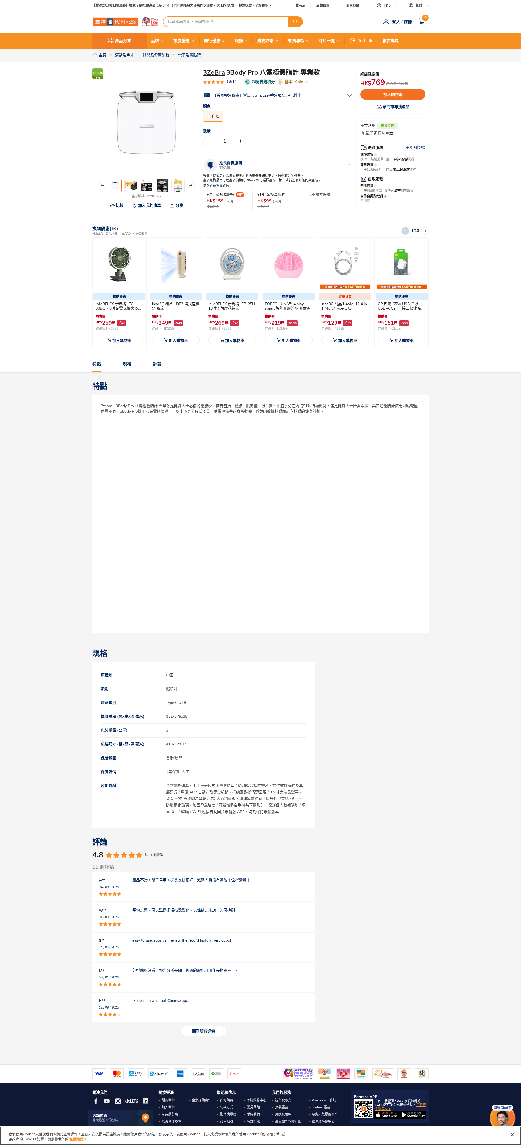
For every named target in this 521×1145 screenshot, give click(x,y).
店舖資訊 (253, 1121)
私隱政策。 (78, 1139)
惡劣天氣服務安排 (325, 1114)
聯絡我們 (253, 1114)
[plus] (240, 141)
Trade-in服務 (321, 1107)
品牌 (155, 40)
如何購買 (226, 1100)
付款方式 (226, 1107)
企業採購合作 (201, 1100)
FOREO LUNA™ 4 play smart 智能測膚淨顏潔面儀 (287, 306)
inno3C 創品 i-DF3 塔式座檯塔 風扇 (175, 306)
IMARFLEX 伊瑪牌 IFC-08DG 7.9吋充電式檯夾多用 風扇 (119, 308)
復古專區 (391, 40)
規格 (127, 364)
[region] (260, 1135)
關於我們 (168, 1100)
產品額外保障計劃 (288, 1121)
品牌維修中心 (256, 1100)
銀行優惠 (212, 40)
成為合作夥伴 (171, 1121)
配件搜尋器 (228, 1114)
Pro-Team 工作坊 (324, 1100)
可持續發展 (170, 1114)
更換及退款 (283, 1114)
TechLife (365, 40)
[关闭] (512, 1135)
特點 (96, 364)
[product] (119, 264)
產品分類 (123, 40)
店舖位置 (322, 6)
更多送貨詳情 (415, 148)
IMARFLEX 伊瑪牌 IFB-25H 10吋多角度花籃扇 (231, 306)
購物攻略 (265, 40)
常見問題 (253, 1107)
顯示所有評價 (203, 1031)
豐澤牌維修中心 (323, 1121)
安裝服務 (281, 1107)
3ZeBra (214, 72)
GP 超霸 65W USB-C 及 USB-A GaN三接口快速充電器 (401, 308)
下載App (298, 5)
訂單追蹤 (352, 5)
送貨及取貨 (283, 1100)
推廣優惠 (181, 40)
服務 (239, 40)
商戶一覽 (327, 40)
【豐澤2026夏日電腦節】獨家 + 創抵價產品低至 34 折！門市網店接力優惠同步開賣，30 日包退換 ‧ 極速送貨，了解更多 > (181, 6)
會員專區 (296, 40)
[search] (295, 21)
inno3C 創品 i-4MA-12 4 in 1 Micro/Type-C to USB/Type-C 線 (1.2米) (344, 308)
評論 (157, 364)
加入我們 (168, 1107)
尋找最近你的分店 (105, 1120)
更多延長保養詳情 (216, 186)
